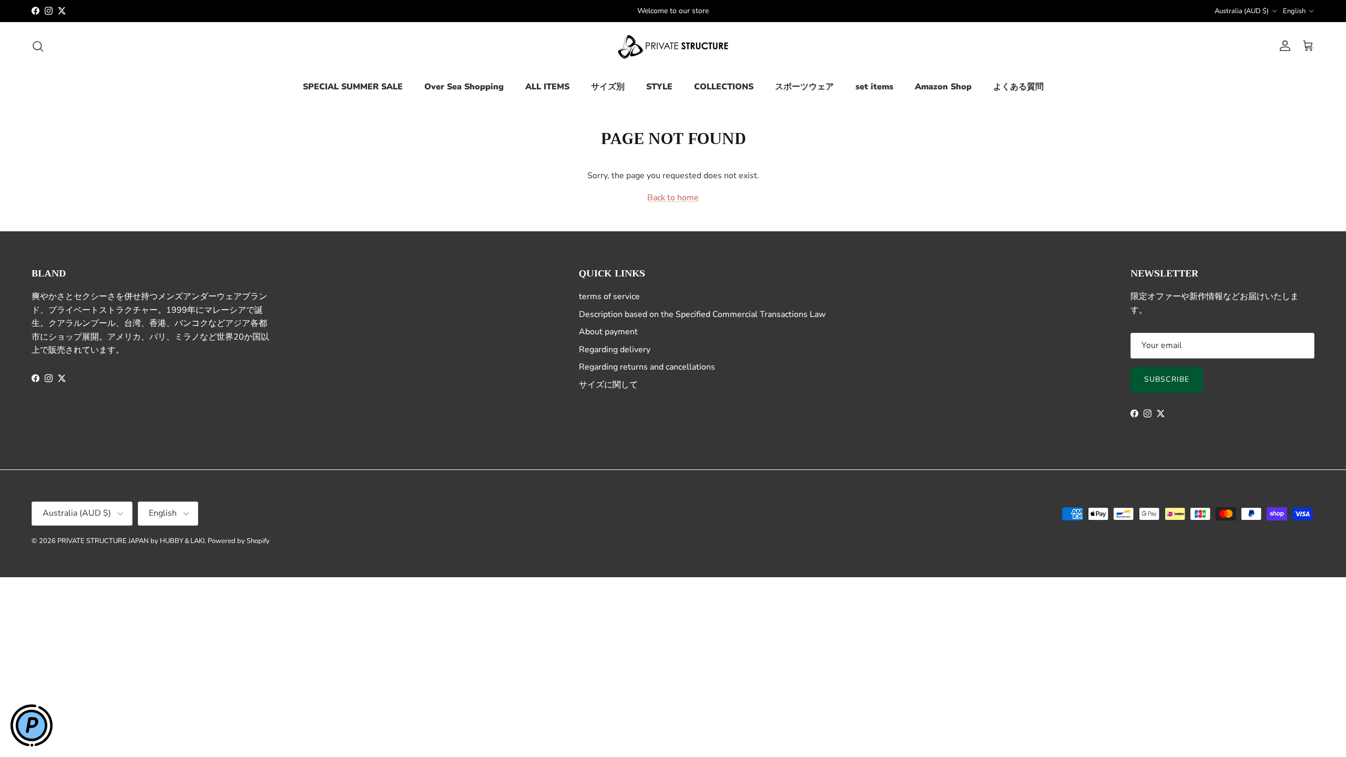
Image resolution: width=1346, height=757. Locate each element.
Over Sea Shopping (464, 87)
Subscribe (1166, 379)
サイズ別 (608, 87)
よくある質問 (1018, 87)
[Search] (38, 46)
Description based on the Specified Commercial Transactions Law (702, 314)
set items (874, 87)
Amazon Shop (943, 87)
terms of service (609, 296)
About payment (608, 331)
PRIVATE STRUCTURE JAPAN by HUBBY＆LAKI (131, 541)
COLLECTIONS (723, 87)
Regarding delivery (614, 349)
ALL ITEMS (547, 87)
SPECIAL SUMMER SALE (353, 87)
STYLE (659, 87)
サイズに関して (608, 385)
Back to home (673, 197)
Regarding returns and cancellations (647, 367)
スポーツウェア (804, 87)
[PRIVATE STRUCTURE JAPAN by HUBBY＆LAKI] (673, 46)
